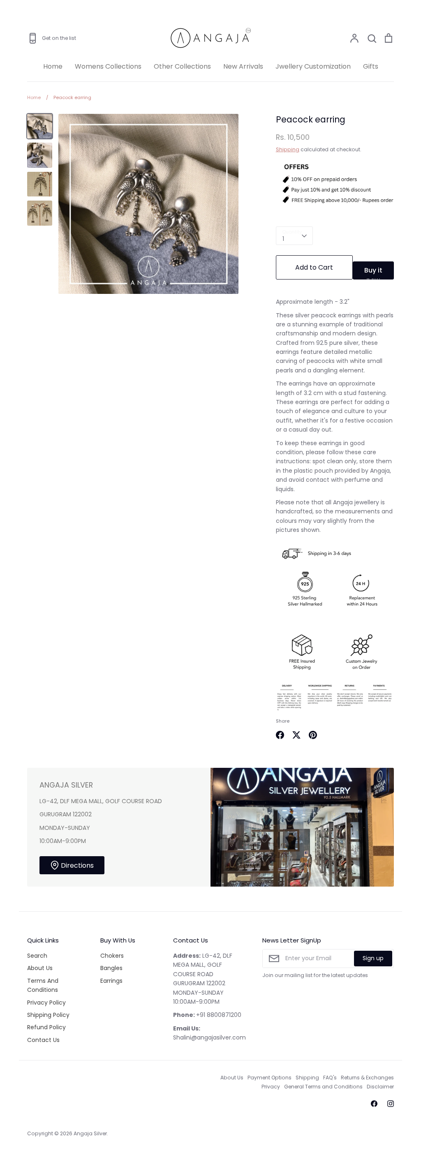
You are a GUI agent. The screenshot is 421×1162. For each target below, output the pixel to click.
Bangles (111, 968)
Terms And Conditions (42, 985)
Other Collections (182, 66)
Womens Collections (108, 66)
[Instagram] (390, 1103)
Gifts (370, 66)
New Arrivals (243, 66)
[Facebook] (374, 1103)
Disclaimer (380, 1086)
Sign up (373, 958)
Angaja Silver (90, 1133)
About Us (40, 968)
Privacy (270, 1086)
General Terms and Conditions (323, 1086)
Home (52, 66)
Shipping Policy (48, 1015)
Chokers (112, 956)
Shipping (287, 149)
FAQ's (330, 1077)
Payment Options (269, 1077)
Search (37, 956)
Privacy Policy (46, 1002)
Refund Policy (46, 1027)
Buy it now (373, 273)
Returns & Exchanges (367, 1077)
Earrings (111, 981)
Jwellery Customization (313, 66)
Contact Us (43, 1040)
